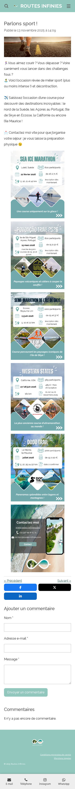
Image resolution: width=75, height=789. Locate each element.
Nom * (8, 618)
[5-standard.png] (37, 326)
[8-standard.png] (37, 538)
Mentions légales (62, 758)
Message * (11, 659)
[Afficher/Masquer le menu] (68, 6)
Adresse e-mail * (16, 638)
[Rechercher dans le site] (6, 6)
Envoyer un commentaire (25, 692)
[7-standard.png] (37, 467)
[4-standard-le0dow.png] (37, 255)
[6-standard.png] (37, 396)
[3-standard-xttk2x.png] (37, 184)
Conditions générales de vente (55, 755)
